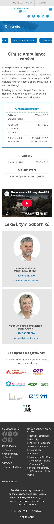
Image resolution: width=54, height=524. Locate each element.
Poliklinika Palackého (40, 442)
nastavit (38, 511)
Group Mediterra (13, 467)
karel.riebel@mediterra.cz (25, 280)
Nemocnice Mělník (39, 446)
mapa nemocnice (23, 40)
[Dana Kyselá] (26, 305)
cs (27, 2)
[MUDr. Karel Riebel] (26, 247)
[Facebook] (28, 22)
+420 (25, 275)
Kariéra (17, 2)
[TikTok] (47, 22)
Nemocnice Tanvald (39, 460)
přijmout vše (19, 511)
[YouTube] (38, 22)
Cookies (9, 457)
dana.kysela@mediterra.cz (25, 338)
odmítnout (27, 517)
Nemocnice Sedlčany (40, 457)
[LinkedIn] (43, 22)
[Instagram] (33, 22)
